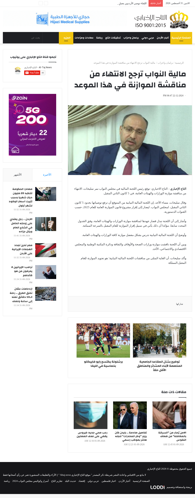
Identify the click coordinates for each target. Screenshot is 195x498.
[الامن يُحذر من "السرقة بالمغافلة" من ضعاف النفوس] (169, 415)
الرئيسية (179, 62)
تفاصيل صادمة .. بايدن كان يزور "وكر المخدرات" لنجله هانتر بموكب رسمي (131, 436)
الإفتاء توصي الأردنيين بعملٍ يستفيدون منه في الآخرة (120, 3)
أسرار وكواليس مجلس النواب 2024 (30, 481)
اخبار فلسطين (108, 481)
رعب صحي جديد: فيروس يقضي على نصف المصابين (92, 434)
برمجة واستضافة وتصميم (179, 487)
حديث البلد (70, 481)
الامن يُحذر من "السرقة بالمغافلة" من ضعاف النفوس (172, 436)
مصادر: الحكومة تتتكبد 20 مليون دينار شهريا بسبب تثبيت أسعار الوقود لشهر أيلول (20, 197)
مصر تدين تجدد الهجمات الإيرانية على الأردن (22, 249)
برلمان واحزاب (131, 37)
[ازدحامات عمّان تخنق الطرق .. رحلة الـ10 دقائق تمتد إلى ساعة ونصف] (45, 294)
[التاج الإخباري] (162, 19)
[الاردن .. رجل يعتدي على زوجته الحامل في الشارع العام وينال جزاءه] (45, 224)
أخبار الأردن (163, 37)
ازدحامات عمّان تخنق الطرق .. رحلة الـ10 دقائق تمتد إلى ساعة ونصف (21, 295)
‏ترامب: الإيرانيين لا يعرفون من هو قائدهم (21, 271)
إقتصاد (81, 481)
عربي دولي (147, 37)
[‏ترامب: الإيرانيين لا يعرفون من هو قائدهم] (45, 272)
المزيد (67, 37)
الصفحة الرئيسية (181, 37)
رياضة (99, 37)
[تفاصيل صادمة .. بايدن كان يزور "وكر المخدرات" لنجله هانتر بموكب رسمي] (130, 415)
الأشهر (18, 174)
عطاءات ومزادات (84, 37)
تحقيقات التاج (113, 37)
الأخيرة (47, 174)
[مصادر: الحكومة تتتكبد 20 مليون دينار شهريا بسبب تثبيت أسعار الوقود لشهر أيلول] (45, 194)
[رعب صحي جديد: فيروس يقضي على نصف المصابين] (90, 415)
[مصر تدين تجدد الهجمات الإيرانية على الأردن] (45, 250)
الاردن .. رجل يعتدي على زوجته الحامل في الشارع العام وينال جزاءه (21, 225)
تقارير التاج (56, 481)
